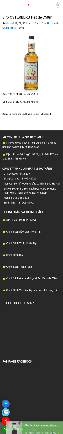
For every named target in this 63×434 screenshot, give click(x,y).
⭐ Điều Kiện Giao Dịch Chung (19, 220)
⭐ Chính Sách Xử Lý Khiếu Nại (19, 243)
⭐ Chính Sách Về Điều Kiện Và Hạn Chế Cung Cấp (30, 290)
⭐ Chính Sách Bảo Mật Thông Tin (21, 231)
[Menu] (4, 5)
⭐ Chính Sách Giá (12, 255)
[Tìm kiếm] (57, 5)
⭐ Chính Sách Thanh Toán (17, 266)
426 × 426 (37, 23)
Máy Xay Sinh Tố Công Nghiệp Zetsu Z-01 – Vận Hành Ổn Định (41, 432)
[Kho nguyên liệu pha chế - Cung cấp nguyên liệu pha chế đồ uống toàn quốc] (31, 5)
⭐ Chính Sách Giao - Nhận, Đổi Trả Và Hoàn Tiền (29, 278)
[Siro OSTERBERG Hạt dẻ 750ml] (31, 62)
